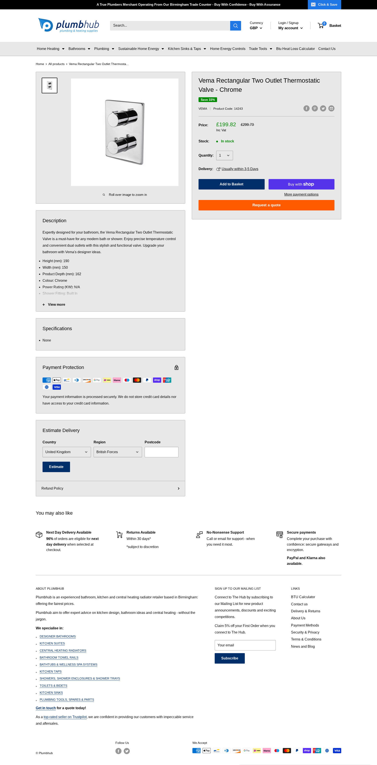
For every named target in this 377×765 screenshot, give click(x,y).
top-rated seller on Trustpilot (65, 717)
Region (100, 442)
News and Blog (303, 646)
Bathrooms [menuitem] (77, 49)
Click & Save (327, 4)
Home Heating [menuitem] (48, 49)
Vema (203, 108)
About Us (298, 618)
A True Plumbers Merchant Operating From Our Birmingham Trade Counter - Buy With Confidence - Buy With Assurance (188, 4)
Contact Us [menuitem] (327, 49)
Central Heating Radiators (63, 650)
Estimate (56, 467)
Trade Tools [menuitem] (258, 49)
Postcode (153, 442)
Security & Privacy (305, 632)
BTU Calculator (303, 597)
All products (56, 64)
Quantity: (206, 155)
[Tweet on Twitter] (323, 108)
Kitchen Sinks (51, 692)
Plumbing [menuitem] (101, 49)
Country (49, 442)
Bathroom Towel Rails (59, 657)
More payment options (301, 194)
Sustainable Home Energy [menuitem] (138, 49)
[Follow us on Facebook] (118, 751)
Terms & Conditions (306, 639)
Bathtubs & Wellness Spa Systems (68, 664)
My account (288, 28)
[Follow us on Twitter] (127, 751)
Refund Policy (52, 488)
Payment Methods (305, 625)
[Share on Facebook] (306, 108)
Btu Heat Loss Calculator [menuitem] (295, 49)
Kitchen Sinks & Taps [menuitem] (184, 49)
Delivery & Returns (305, 611)
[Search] (235, 26)
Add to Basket (231, 184)
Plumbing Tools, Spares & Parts (67, 699)
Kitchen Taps (51, 671)
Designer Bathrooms (58, 636)
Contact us (299, 604)
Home (40, 64)
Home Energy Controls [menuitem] (227, 49)
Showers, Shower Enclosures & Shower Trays (80, 678)
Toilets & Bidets (53, 685)
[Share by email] (331, 108)
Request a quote (266, 205)
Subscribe (229, 658)
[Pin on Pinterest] (315, 108)
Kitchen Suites (52, 643)
